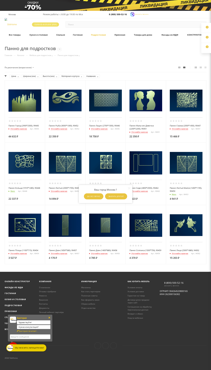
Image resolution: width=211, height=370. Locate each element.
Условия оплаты (135, 287)
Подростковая (13, 305)
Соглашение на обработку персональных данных (140, 308)
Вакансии (43, 300)
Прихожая (11, 311)
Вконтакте (97, 345)
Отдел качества (88, 308)
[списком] (200, 67)
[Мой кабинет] (205, 15)
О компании (44, 287)
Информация (89, 281)
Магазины (86, 287)
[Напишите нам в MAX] (132, 14)
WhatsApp (113, 345)
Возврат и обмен (135, 313)
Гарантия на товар (136, 295)
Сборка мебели (88, 304)
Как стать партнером (90, 291)
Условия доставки (136, 291)
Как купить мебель (139, 281)
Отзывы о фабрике (47, 291)
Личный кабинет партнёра (51, 312)
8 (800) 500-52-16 (118, 14)
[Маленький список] (179, 67)
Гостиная (10, 293)
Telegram (105, 345)
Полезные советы (89, 295)
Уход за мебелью (135, 318)
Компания (45, 281)
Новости (43, 295)
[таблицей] (205, 67)
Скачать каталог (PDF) (45, 25)
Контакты (43, 304)
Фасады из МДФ (14, 287)
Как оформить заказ (90, 300)
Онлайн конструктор (17, 281)
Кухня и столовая (15, 299)
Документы (44, 308)
